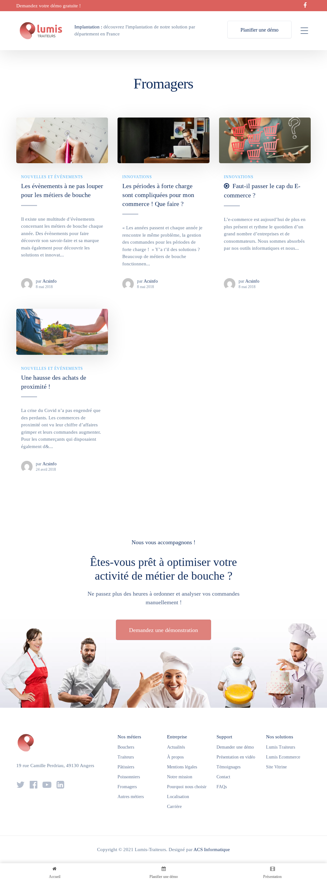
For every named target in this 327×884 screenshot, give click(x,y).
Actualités (176, 747)
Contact (223, 776)
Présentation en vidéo (236, 757)
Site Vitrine (276, 767)
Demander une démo (235, 747)
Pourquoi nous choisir (187, 786)
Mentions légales (182, 767)
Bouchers (126, 747)
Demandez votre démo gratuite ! (48, 5)
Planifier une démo (259, 30)
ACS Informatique (212, 849)
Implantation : (88, 26)
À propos (175, 757)
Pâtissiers (126, 767)
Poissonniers (129, 776)
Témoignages (228, 767)
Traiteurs (126, 757)
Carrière (174, 806)
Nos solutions (279, 736)
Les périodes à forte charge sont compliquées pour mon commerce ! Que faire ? (158, 194)
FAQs (222, 786)
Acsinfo (49, 281)
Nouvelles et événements (52, 177)
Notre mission (179, 776)
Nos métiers (129, 736)
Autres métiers (131, 796)
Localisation (178, 796)
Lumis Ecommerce (283, 757)
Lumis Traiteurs (280, 747)
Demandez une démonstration (163, 630)
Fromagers (127, 786)
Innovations (137, 177)
